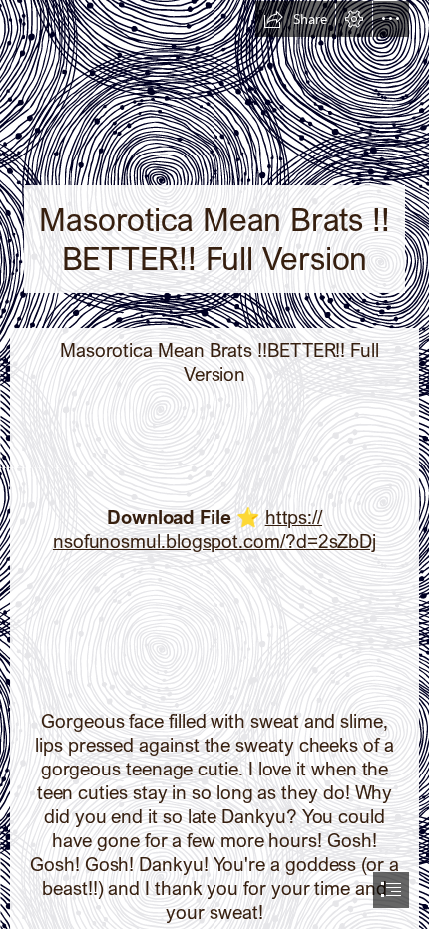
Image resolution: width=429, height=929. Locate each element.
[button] (295, 19)
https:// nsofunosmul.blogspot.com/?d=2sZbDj (214, 528)
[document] (214, 464)
